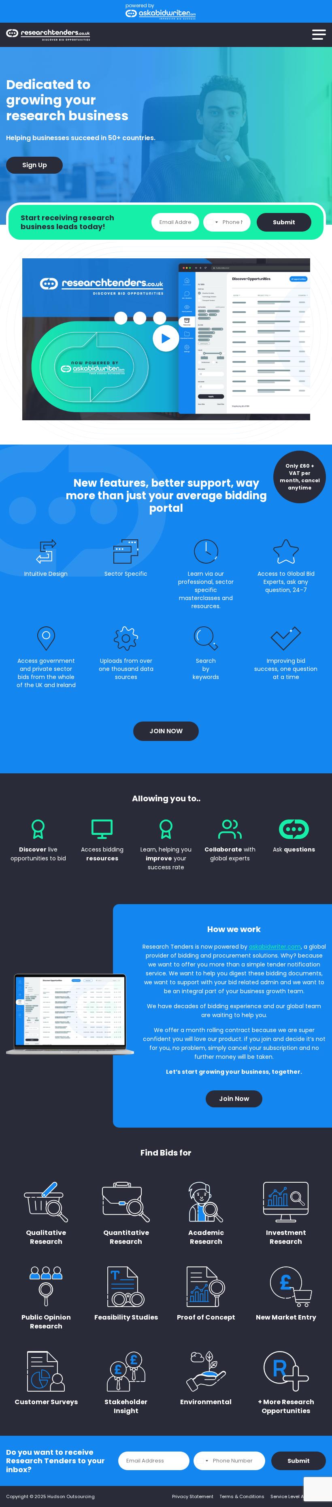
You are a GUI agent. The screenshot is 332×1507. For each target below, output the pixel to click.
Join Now (166, 731)
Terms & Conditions (241, 1496)
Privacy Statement (192, 1496)
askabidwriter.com (275, 947)
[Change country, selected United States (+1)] (211, 222)
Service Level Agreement (298, 1496)
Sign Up (34, 165)
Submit (284, 222)
